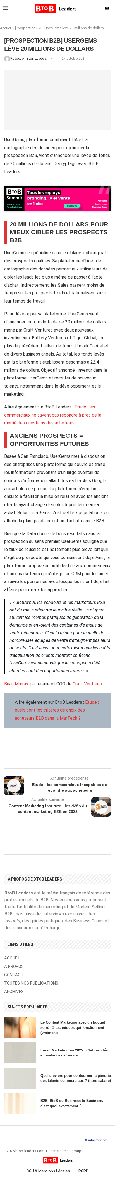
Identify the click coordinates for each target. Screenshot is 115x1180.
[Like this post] (52, 753)
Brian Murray (16, 683)
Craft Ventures (87, 683)
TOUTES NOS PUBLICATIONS (31, 983)
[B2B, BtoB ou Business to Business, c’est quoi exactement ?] (20, 1103)
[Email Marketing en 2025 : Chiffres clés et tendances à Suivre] (20, 1052)
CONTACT (13, 975)
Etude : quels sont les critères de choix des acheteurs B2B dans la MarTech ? (57, 710)
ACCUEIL (12, 958)
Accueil (6, 28)
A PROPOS (14, 966)
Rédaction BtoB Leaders (29, 59)
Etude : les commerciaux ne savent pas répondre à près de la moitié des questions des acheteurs (52, 415)
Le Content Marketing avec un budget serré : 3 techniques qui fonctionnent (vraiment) (72, 1027)
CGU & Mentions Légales (48, 1171)
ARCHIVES (14, 992)
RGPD (83, 1171)
